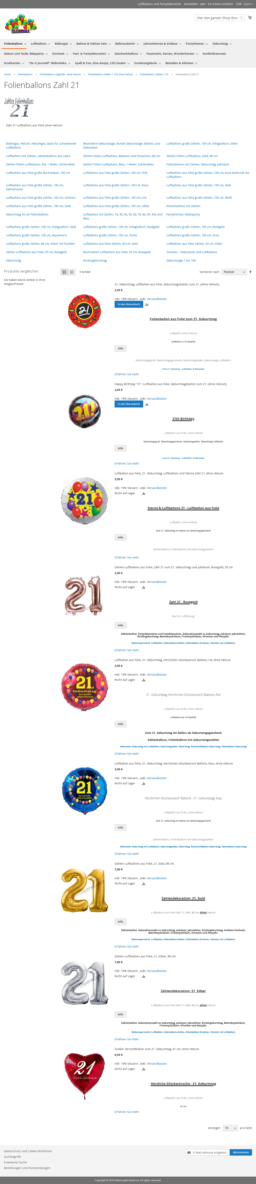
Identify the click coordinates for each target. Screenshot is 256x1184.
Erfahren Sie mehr (127, 374)
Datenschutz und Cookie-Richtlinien (28, 1151)
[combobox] (220, 18)
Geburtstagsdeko (168, 746)
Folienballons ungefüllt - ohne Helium (61, 74)
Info (120, 348)
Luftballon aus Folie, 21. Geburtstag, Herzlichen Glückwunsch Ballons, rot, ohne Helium (173, 660)
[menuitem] (14, 44)
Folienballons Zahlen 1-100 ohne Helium (110, 74)
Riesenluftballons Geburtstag (205, 746)
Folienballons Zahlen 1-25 (154, 74)
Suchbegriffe (12, 1157)
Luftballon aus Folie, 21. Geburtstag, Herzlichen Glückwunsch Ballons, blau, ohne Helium (174, 763)
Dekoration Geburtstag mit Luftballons (139, 746)
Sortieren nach (209, 272)
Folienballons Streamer (197, 643)
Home (7, 74)
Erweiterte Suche (15, 1162)
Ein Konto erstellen (220, 4)
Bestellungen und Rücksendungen (27, 1168)
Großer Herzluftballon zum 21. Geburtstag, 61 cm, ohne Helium (157, 1049)
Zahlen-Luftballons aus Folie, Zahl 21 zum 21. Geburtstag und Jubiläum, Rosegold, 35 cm (174, 567)
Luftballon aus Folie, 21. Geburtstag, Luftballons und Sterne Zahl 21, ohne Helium (169, 473)
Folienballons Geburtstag (234, 746)
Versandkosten (157, 299)
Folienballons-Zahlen (174, 643)
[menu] (128, 53)
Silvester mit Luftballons (222, 643)
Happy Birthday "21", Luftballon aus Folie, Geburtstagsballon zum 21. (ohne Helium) (171, 384)
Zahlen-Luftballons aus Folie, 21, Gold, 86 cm (144, 863)
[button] (244, 4)
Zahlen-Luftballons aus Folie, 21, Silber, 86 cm (145, 956)
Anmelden (191, 4)
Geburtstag (184, 746)
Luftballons (157, 643)
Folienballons (25, 74)
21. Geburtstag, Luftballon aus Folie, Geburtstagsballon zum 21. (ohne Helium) (167, 284)
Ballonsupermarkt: (141, 643)
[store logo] (21, 23)
